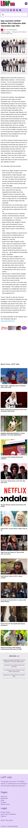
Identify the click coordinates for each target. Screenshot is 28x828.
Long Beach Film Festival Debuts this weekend (12, 457)
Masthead (4, 798)
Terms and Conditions (8, 814)
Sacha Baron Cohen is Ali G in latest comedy (11, 576)
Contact (3, 802)
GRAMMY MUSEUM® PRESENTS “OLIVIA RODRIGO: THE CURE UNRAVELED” (13, 434)
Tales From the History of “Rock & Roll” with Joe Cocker (12, 553)
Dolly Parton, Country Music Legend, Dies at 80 (14, 529)
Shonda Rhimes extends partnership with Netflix (13, 505)
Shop (2, 800)
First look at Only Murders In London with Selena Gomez (13, 600)
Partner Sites (5, 804)
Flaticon (3, 816)
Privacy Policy (5, 812)
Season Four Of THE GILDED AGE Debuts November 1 (13, 624)
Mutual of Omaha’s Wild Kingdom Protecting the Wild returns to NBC (11, 648)
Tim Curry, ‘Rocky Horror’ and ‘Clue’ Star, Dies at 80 (13, 481)
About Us (4, 796)
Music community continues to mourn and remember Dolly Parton (13, 410)
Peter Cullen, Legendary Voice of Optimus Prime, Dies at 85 (13, 386)
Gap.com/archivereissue (8, 321)
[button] (26, 3)
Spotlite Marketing (13, 826)
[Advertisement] (14, 346)
